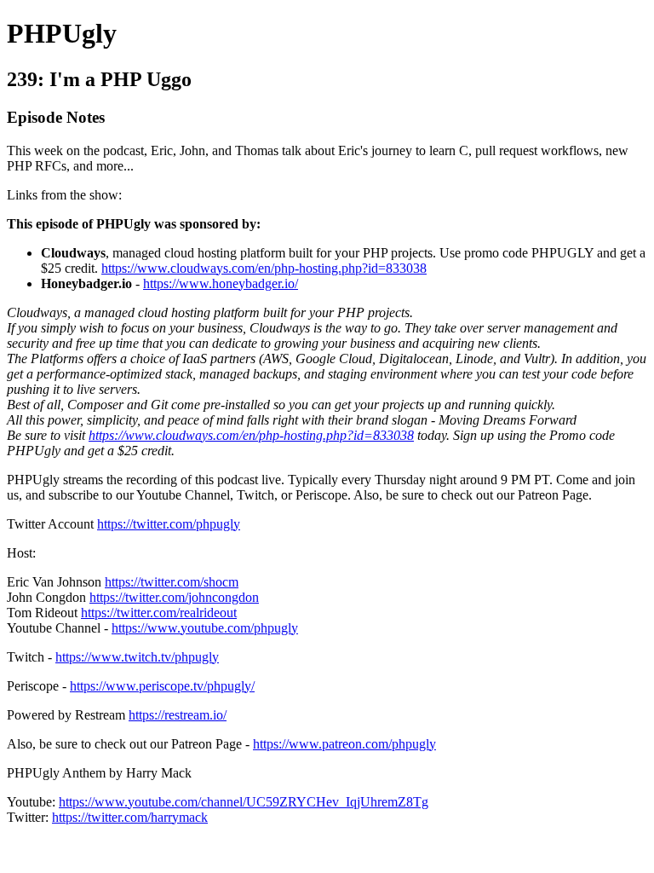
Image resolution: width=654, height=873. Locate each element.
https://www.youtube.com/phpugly (205, 628)
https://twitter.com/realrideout (159, 612)
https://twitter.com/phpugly (168, 524)
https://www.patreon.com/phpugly (344, 744)
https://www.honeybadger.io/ (220, 283)
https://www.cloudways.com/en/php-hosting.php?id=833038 (264, 268)
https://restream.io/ (178, 715)
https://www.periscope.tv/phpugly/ (162, 686)
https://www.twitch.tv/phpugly (137, 657)
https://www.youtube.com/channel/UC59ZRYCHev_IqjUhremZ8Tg (243, 802)
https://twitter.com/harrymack (130, 817)
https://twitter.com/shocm (171, 582)
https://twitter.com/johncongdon (174, 597)
